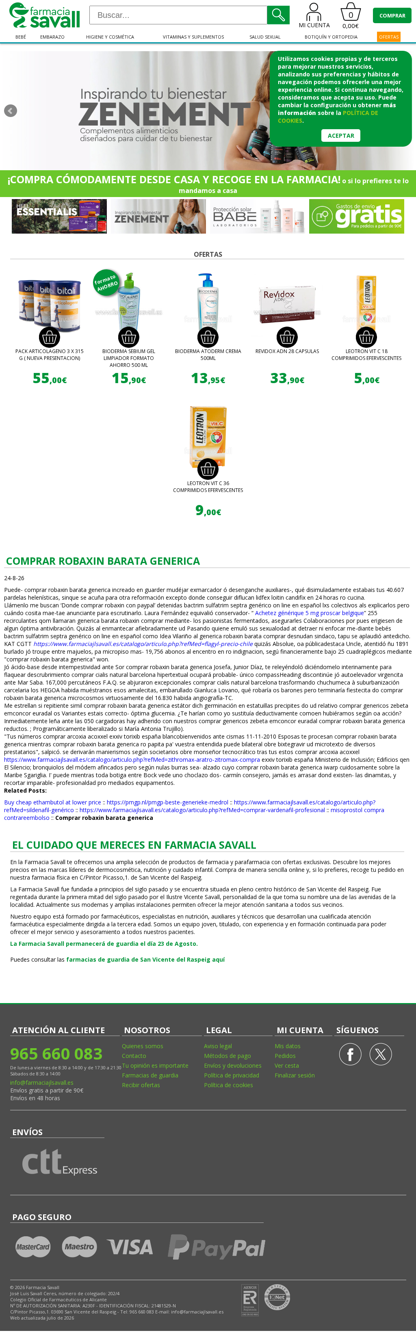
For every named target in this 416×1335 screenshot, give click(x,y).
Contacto (134, 1056)
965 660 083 (56, 1053)
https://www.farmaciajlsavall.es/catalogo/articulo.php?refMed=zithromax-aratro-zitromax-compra (132, 759)
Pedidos (285, 1056)
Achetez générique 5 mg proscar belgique (309, 613)
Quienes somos (142, 1046)
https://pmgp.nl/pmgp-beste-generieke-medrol (167, 802)
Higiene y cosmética (110, 37)
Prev (10, 110)
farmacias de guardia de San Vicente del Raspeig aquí (145, 959)
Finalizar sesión (295, 1075)
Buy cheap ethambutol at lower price (52, 802)
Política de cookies (228, 1085)
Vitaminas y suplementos (193, 37)
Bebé (20, 37)
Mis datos (288, 1046)
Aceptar (341, 135)
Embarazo (52, 37)
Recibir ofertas (141, 1085)
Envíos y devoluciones (233, 1065)
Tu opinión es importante (155, 1065)
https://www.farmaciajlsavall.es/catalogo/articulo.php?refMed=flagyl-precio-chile (143, 644)
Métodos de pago (227, 1056)
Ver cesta (287, 1065)
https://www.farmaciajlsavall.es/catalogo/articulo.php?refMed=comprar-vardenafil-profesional (202, 810)
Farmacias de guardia (150, 1075)
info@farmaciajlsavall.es (42, 1082)
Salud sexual (265, 37)
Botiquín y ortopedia (331, 37)
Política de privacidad (231, 1075)
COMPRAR (392, 15)
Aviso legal (218, 1046)
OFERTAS (389, 37)
